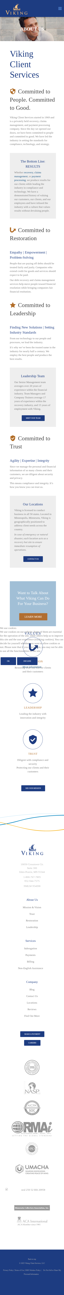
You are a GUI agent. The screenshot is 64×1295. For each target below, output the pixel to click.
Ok (8, 661)
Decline (27, 661)
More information (32, 666)
